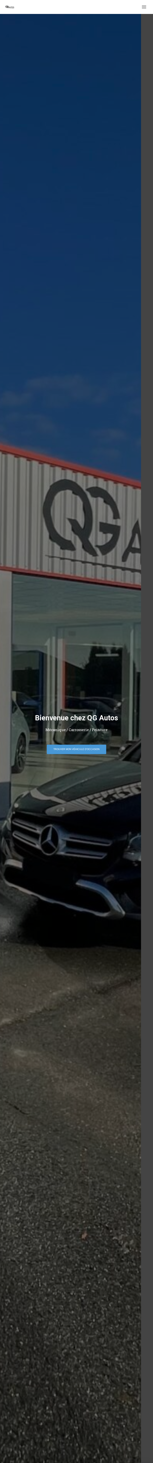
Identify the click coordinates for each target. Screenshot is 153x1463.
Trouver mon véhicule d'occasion (76, 749)
